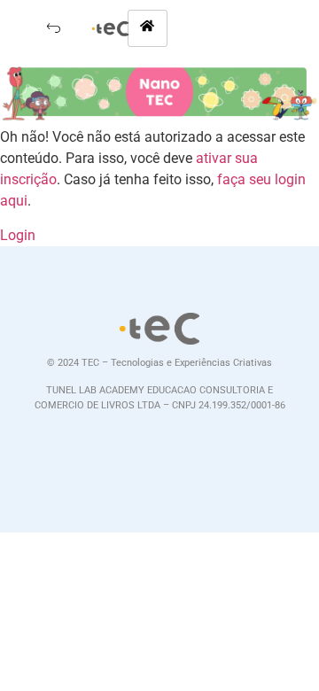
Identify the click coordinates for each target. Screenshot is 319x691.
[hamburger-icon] (147, 28)
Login (17, 235)
